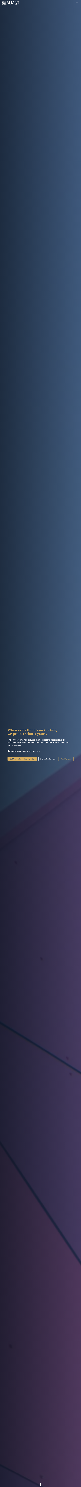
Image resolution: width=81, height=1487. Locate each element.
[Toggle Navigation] (76, 3)
